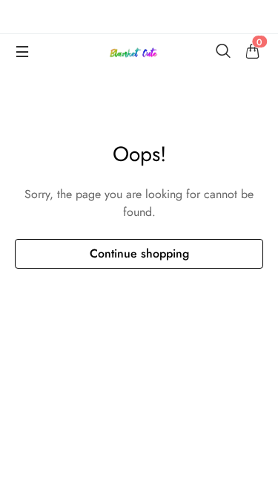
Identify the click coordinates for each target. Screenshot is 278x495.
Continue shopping (139, 253)
